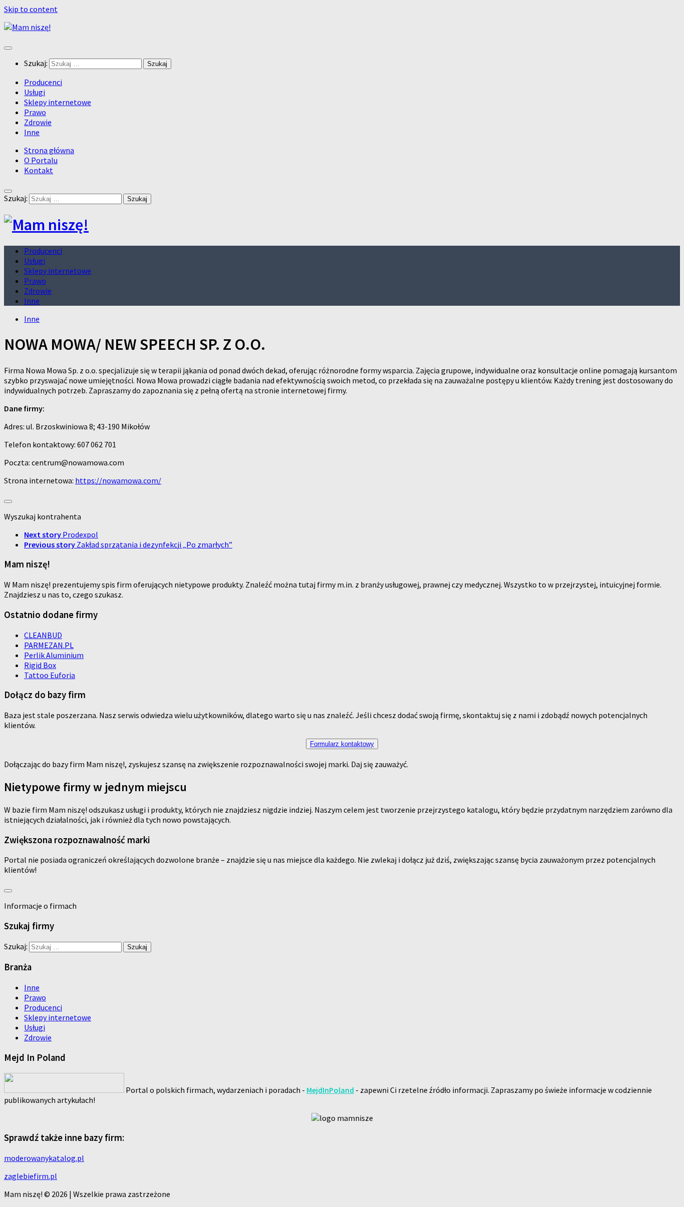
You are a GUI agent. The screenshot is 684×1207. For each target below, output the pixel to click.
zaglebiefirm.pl (30, 1176)
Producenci (43, 82)
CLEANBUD (43, 635)
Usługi (34, 92)
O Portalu (41, 160)
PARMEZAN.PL (49, 645)
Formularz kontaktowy (342, 744)
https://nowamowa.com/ (118, 480)
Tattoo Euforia (49, 675)
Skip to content (31, 9)
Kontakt (38, 170)
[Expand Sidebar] (8, 501)
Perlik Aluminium (54, 655)
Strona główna (49, 150)
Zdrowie (38, 122)
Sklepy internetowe (57, 102)
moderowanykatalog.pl (44, 1158)
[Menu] (8, 48)
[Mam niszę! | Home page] (27, 27)
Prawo (35, 112)
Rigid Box (40, 665)
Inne (32, 132)
